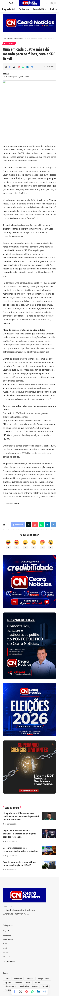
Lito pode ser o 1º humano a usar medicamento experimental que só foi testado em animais (21, 816)
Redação (6, 73)
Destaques (9, 43)
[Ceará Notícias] (29, 3)
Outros (35, 986)
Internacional (10, 986)
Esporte (7, 982)
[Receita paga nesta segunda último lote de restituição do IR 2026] (49, 865)
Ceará (6, 979)
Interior (37, 982)
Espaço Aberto (43, 979)
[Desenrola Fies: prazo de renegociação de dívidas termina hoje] (49, 850)
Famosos (18, 982)
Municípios (24, 986)
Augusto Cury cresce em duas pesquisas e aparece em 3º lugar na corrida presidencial (19, 833)
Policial (45, 986)
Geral (28, 982)
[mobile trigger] (5, 3)
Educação (29, 979)
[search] (46, 3)
